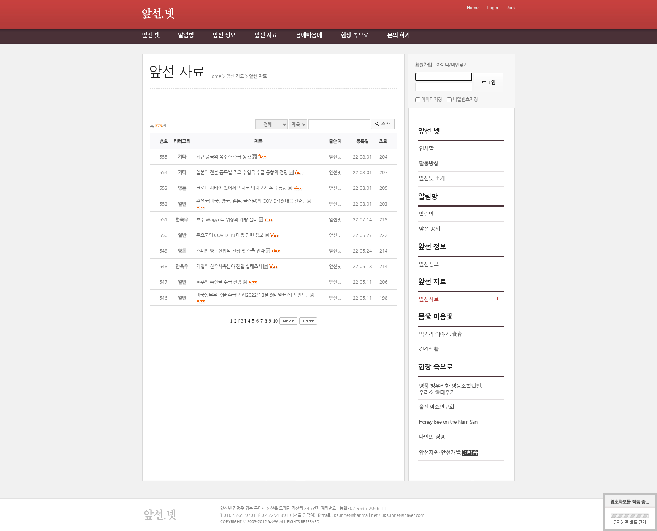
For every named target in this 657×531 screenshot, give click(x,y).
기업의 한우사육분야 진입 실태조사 (229, 266)
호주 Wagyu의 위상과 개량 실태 (226, 219)
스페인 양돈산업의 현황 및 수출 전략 (230, 250)
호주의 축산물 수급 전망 (218, 282)
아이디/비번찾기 (452, 64)
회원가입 (423, 64)
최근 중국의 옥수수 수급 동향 (223, 156)
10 (275, 321)
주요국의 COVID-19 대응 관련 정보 (229, 235)
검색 (386, 124)
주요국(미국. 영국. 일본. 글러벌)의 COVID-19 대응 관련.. (251, 200)
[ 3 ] (242, 321)
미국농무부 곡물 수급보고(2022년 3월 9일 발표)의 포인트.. (252, 294)
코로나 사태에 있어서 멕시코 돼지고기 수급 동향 (241, 188)
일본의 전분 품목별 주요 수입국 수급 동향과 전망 (242, 172)
